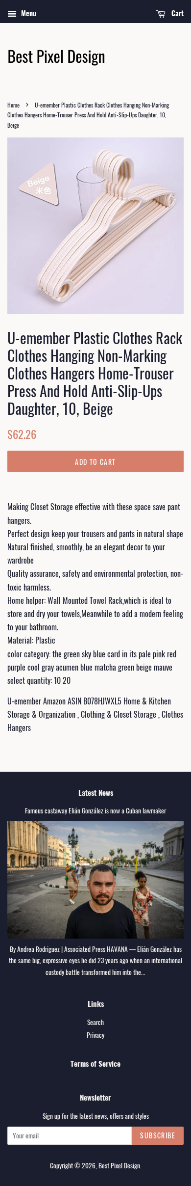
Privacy (95, 1035)
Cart (176, 13)
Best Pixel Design (119, 1165)
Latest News (95, 792)
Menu (27, 13)
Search (95, 1022)
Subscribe (157, 1135)
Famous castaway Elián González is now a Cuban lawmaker (95, 810)
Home (13, 105)
